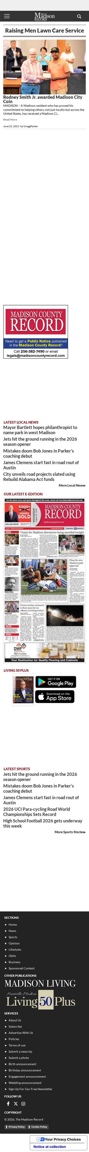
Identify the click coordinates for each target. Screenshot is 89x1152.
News (12, 931)
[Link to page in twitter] (15, 1103)
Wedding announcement (25, 1083)
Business (14, 962)
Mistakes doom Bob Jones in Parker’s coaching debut (38, 453)
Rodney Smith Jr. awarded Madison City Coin (42, 99)
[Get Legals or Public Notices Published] (35, 357)
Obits (12, 956)
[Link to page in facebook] (8, 1103)
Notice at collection (49, 1146)
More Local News (71, 485)
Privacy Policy (17, 1126)
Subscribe (15, 1026)
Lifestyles (15, 949)
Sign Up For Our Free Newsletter (30, 1089)
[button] (79, 16)
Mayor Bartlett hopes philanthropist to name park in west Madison (40, 430)
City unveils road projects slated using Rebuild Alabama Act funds (39, 476)
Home (13, 924)
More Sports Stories (69, 832)
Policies (14, 1039)
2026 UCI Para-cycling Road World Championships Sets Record (36, 811)
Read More (10, 119)
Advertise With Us (21, 1033)
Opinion (14, 943)
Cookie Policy (39, 1126)
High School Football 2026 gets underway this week (42, 823)
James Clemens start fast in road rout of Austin (41, 465)
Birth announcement (22, 1064)
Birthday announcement (25, 1070)
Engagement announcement (27, 1076)
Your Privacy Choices (63, 1139)
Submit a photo (19, 1058)
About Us (15, 1020)
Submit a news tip (20, 1051)
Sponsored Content (22, 968)
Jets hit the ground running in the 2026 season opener (40, 441)
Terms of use (17, 1045)
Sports (13, 937)
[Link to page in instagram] (23, 1103)
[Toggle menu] (7, 16)
